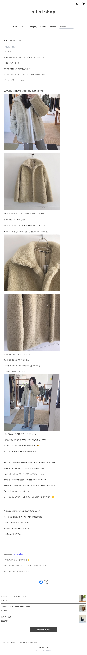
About (43, 27)
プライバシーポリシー (9, 643)
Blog (24, 27)
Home (15, 27)
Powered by (41, 651)
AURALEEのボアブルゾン (13, 41)
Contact (52, 27)
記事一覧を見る (43, 629)
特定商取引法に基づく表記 (28, 643)
